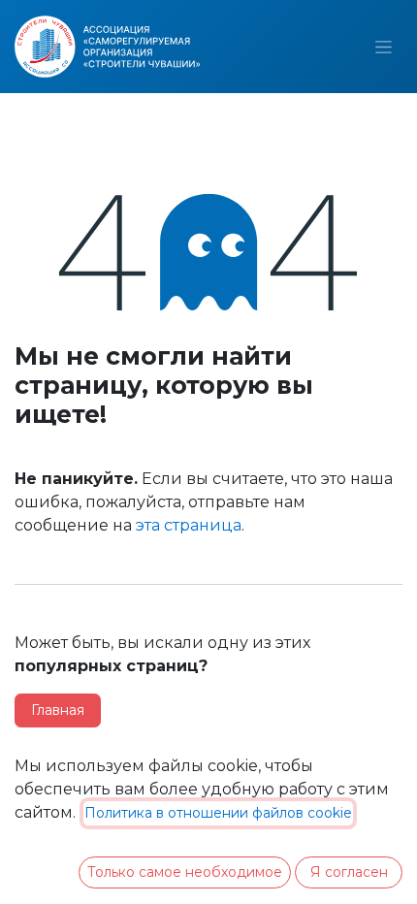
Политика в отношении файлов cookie (218, 813)
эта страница (188, 525)
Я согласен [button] (349, 872)
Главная (57, 710)
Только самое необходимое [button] (184, 872)
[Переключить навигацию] (383, 46)
